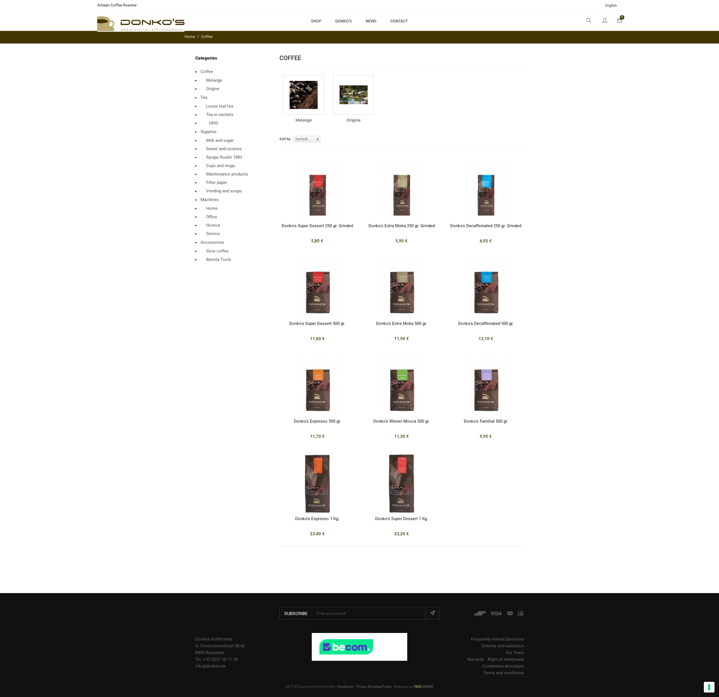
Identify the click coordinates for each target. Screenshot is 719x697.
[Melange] (303, 95)
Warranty (475, 659)
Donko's (343, 21)
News (371, 21)
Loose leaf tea (219, 106)
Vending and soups (224, 190)
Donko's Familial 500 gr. (486, 421)
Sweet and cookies (224, 148)
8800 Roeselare (209, 652)
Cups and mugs (220, 165)
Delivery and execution (503, 645)
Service (213, 233)
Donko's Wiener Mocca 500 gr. (401, 421)
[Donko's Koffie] (141, 23)
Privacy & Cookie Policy (374, 687)
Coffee (207, 71)
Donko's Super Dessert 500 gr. (317, 323)
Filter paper (216, 182)
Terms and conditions (503, 672)
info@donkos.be (210, 666)
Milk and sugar (220, 140)
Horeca (213, 225)
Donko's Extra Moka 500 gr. (401, 323)
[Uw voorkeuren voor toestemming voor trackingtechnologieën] (709, 687)
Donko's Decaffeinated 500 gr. (486, 323)
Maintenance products (227, 174)
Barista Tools (218, 259)
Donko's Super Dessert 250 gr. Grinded (317, 225)
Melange (214, 80)
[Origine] (353, 95)
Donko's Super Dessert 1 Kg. (401, 518)
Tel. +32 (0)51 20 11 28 (216, 659)
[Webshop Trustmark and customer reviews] (359, 646)
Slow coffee (217, 251)
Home (212, 208)
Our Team (515, 652)
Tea (204, 97)
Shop (316, 21)
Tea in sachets (219, 114)
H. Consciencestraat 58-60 (220, 645)
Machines (210, 199)
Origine (212, 88)
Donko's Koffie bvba (213, 639)
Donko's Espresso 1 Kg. (317, 518)
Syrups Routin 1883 (224, 157)
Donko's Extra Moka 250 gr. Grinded (401, 225)
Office (211, 216)
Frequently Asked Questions (497, 639)
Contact (399, 21)
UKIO (213, 123)
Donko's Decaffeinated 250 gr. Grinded (485, 225)
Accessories (212, 242)
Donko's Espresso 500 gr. (317, 421)
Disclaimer (346, 687)
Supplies (209, 131)
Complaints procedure (503, 666)
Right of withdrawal (506, 659)
